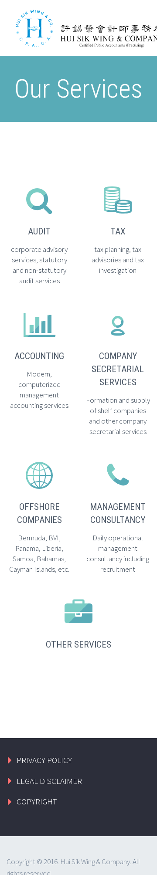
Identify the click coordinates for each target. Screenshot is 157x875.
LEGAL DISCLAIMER (49, 781)
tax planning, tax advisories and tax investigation (118, 259)
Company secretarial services (118, 369)
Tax (118, 231)
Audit (39, 231)
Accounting (39, 356)
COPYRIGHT (37, 801)
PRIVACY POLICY (44, 760)
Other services (78, 644)
